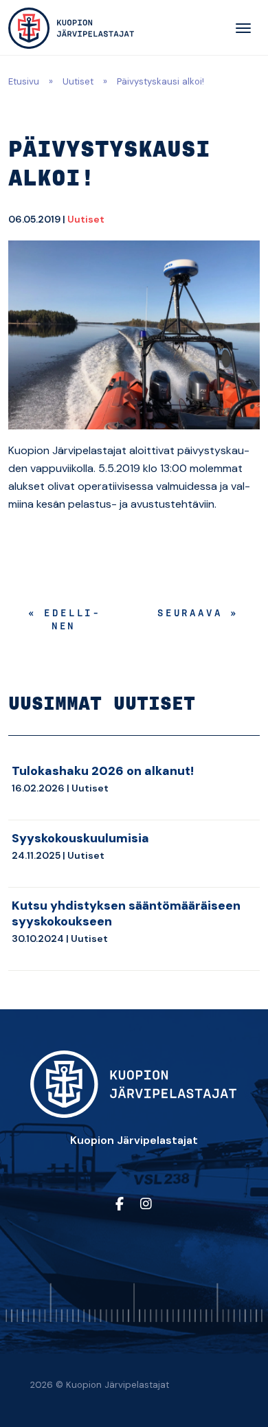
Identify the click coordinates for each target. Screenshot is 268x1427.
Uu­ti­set (85, 219)
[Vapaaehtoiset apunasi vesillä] (71, 28)
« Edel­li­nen (63, 620)
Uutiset (78, 81)
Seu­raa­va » (197, 613)
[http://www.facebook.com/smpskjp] (120, 1204)
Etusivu (23, 81)
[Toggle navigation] (243, 28)
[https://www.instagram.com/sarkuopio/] (146, 1204)
